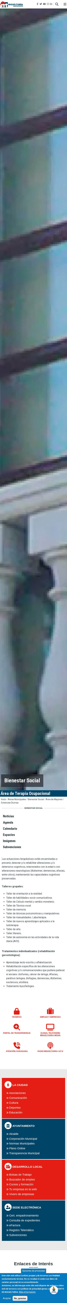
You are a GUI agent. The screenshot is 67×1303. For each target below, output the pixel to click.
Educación (15, 1112)
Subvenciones (18, 1235)
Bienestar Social (36, 799)
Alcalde (13, 1133)
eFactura (14, 1225)
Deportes (15, 1107)
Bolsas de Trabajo (20, 1174)
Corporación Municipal (23, 1138)
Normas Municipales (22, 1143)
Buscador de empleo (22, 1179)
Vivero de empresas (21, 1194)
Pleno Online (17, 1148)
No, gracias (20, 1298)
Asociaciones (17, 1093)
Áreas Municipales (17, 799)
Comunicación (18, 1097)
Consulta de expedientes (24, 1220)
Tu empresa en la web (23, 1189)
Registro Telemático (21, 1230)
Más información (27, 1292)
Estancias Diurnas (10, 802)
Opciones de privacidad (33, 1270)
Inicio (3, 799)
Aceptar (7, 1298)
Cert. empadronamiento (24, 1215)
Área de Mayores (54, 799)
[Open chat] (54, 1290)
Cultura (13, 1102)
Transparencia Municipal (24, 1153)
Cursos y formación (21, 1184)
